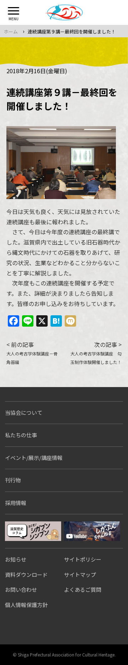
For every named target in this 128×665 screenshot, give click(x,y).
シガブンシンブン (33, 531)
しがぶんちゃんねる (92, 531)
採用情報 (15, 502)
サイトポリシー (82, 559)
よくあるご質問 (82, 589)
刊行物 (13, 480)
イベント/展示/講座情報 (34, 457)
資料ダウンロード (26, 574)
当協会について (23, 412)
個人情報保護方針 (26, 604)
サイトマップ (80, 574)
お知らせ (15, 559)
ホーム (11, 31)
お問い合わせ (21, 589)
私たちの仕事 (21, 435)
